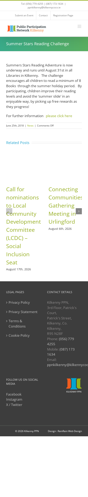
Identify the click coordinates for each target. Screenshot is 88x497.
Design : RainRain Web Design (65, 431)
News (30, 125)
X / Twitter (14, 404)
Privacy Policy (19, 302)
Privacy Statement (23, 311)
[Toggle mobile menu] (80, 26)
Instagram (14, 399)
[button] (9, 211)
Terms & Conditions (17, 324)
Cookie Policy (19, 335)
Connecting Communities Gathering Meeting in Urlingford (66, 205)
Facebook (13, 394)
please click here (60, 115)
